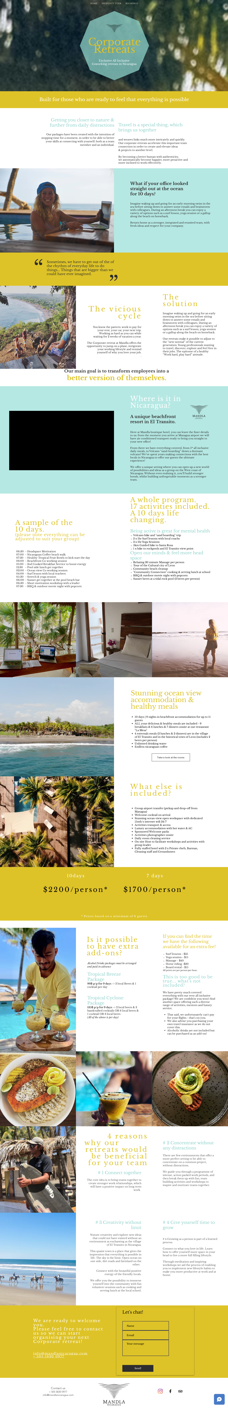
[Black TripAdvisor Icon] (180, 1391)
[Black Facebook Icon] (170, 1391)
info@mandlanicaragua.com (60, 1353)
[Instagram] (160, 1391)
